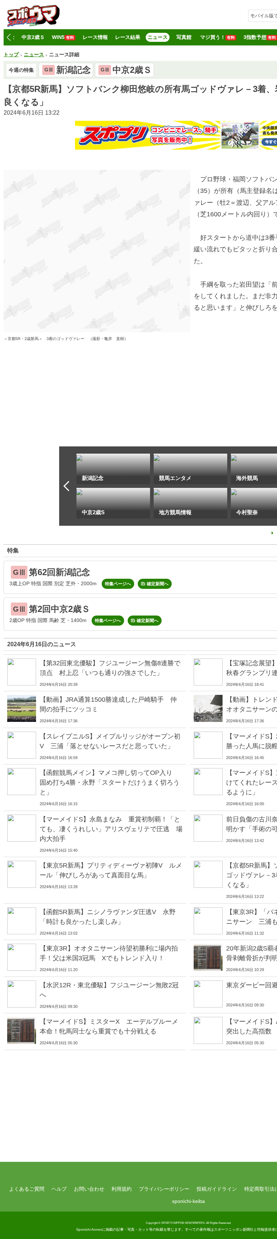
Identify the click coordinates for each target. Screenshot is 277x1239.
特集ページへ (118, 583)
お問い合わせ (89, 1189)
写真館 (184, 37)
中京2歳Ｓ (33, 37)
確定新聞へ (157, 583)
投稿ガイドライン (217, 1189)
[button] (8, 37)
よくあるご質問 (26, 1189)
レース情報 (95, 37)
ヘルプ (59, 1189)
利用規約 (121, 1189)
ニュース (158, 37)
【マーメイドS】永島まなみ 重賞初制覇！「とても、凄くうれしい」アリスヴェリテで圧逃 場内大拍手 (111, 829)
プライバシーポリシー (164, 1189)
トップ (11, 54)
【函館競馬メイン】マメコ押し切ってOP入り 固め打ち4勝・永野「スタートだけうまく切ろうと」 (110, 782)
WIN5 (63, 37)
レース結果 (127, 37)
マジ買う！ (217, 37)
